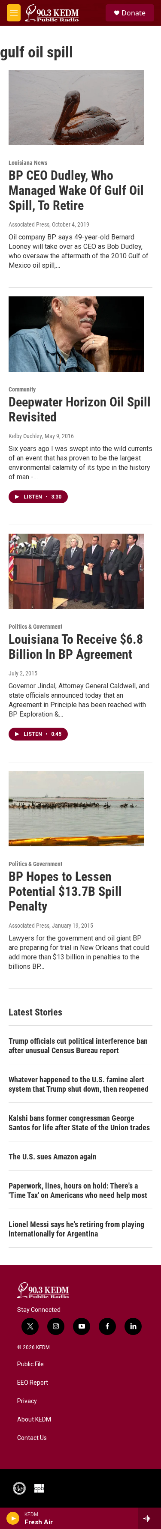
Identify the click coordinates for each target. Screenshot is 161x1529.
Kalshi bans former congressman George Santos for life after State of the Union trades (79, 1123)
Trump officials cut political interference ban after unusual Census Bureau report (78, 1045)
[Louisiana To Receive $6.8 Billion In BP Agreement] (76, 571)
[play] (13, 1518)
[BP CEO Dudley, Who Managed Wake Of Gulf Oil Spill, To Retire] (76, 107)
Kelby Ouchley (25, 436)
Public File (30, 1364)
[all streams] (149, 1518)
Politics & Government (35, 626)
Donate (134, 13)
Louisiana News (28, 162)
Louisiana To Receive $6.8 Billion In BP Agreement (76, 647)
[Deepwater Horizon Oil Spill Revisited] (76, 334)
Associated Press (29, 224)
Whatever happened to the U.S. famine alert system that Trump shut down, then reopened (79, 1084)
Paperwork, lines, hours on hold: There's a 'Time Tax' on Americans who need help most (78, 1190)
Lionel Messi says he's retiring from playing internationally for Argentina (76, 1229)
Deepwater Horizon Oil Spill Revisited (80, 409)
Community (22, 389)
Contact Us (32, 1438)
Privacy (27, 1401)
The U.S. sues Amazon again (53, 1156)
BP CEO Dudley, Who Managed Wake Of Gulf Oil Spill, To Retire (76, 190)
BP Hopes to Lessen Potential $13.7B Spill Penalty (65, 891)
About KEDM (34, 1419)
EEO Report (32, 1383)
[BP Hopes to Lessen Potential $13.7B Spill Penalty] (76, 808)
